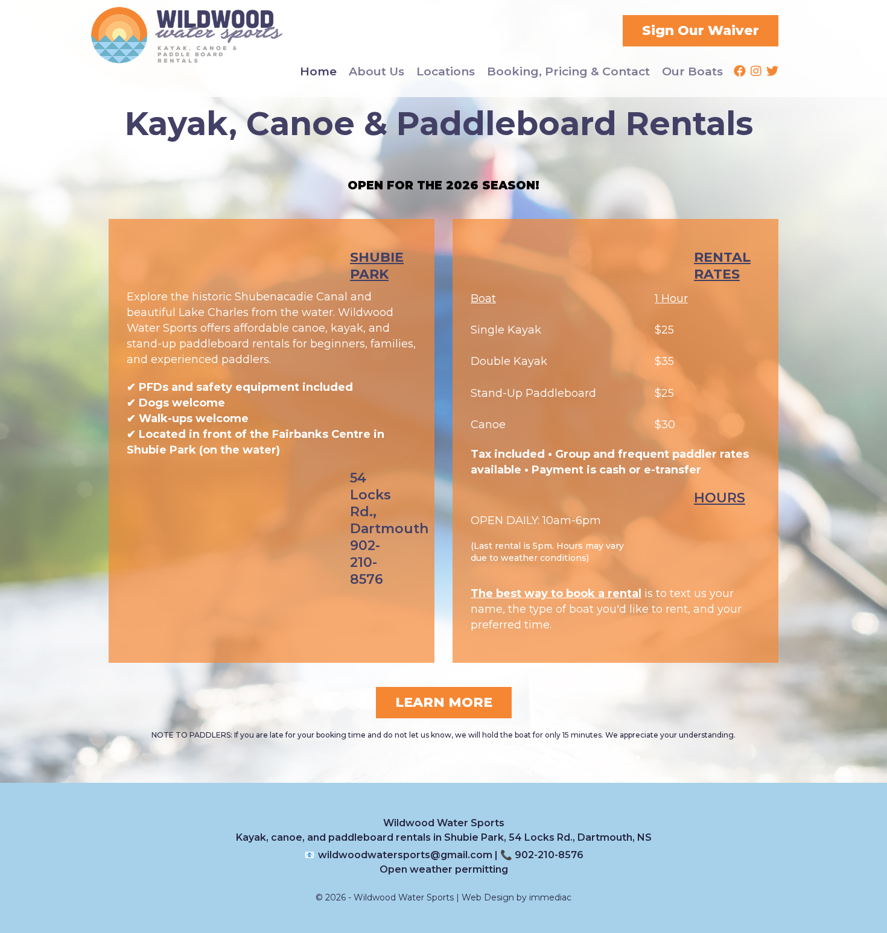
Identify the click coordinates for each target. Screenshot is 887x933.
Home (318, 71)
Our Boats (692, 71)
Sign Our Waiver (700, 30)
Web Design (488, 897)
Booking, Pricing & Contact (568, 71)
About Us (376, 71)
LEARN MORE (443, 702)
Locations (445, 71)
